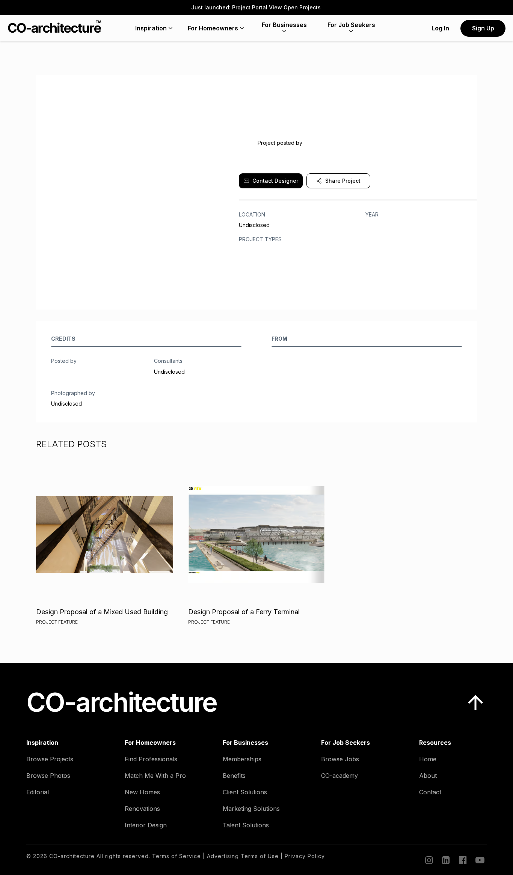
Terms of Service (176, 856)
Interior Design (146, 825)
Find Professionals (151, 759)
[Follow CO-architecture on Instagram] (428, 859)
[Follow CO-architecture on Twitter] (479, 859)
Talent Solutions (246, 825)
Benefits (234, 775)
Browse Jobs (340, 759)
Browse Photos (48, 775)
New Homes (142, 792)
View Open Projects (295, 7)
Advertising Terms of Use (243, 856)
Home (427, 759)
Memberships (242, 759)
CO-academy (339, 775)
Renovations (142, 808)
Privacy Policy (305, 856)
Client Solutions (245, 792)
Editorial (37, 792)
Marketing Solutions (251, 808)
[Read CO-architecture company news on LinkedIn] (445, 859)
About (428, 775)
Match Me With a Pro (155, 775)
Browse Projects (49, 759)
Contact (430, 792)
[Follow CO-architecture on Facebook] (462, 859)
